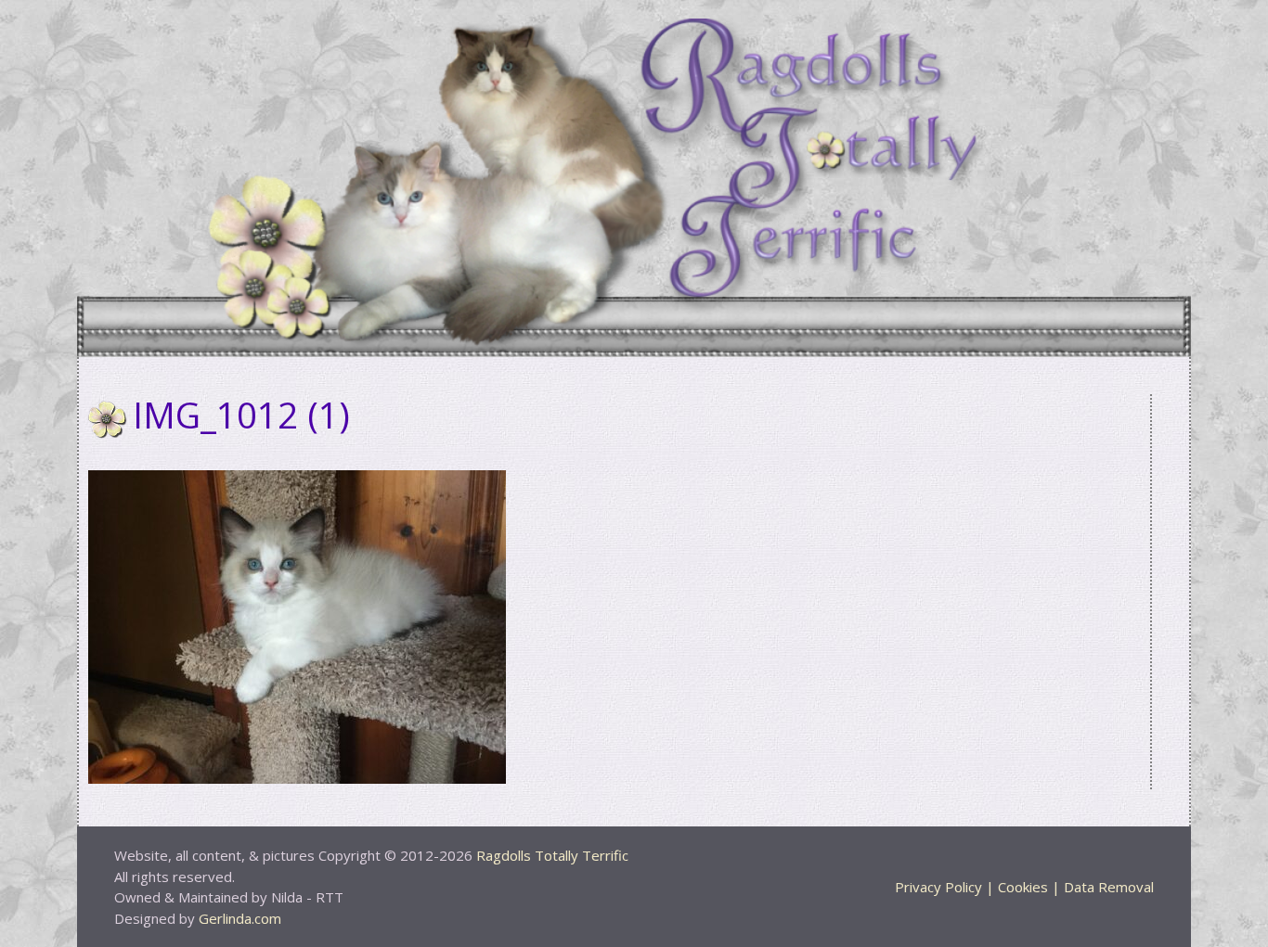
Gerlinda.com (240, 918)
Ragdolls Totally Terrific (552, 855)
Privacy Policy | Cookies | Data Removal (1024, 886)
